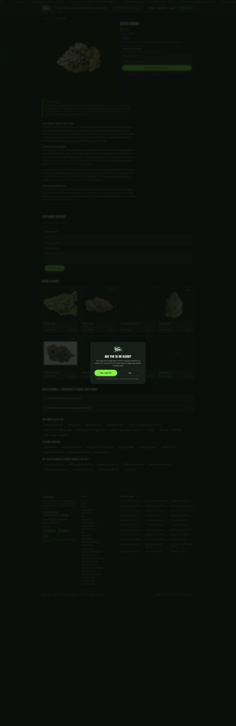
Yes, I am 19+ (106, 373)
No (130, 373)
